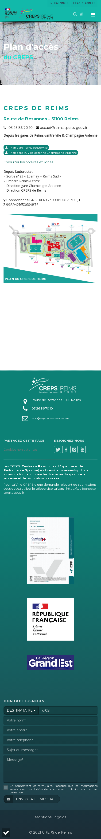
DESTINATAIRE (20, 710)
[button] (5, 832)
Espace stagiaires (84, 3)
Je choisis (52, 818)
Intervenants (59, 3)
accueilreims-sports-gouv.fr (63, 128)
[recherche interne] (75, 14)
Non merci (19, 818)
